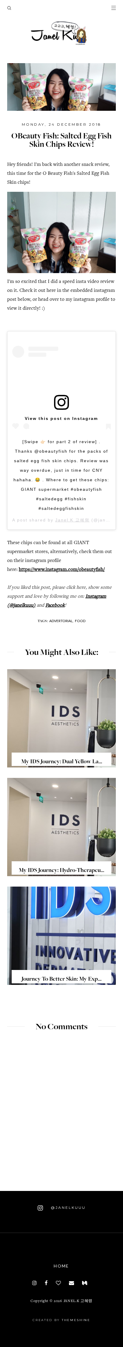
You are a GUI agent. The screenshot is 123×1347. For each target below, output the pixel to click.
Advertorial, (61, 621)
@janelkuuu (67, 1207)
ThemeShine (76, 1320)
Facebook (55, 605)
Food (80, 621)
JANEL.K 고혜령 (78, 1301)
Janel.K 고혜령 (72, 520)
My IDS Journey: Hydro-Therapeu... (61, 871)
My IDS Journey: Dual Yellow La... (61, 762)
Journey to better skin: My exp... (61, 979)
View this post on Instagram (61, 418)
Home (61, 1265)
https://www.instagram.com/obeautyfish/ (62, 569)
